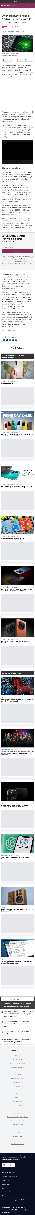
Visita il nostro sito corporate (11, 1159)
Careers (4, 1196)
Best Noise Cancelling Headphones (17, 1117)
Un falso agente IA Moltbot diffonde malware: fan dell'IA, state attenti (17, 1005)
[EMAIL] (16, 340)
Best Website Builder (17, 1067)
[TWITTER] (7, 340)
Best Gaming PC (17, 1082)
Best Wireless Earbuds (17, 1121)
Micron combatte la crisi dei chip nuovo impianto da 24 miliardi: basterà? (16, 1024)
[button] (2, 5)
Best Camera (17, 1132)
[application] (17, 151)
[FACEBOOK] (4, 340)
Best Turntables (17, 1113)
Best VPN (17, 1055)
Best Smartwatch (17, 1105)
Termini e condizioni (8, 1172)
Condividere (8, 60)
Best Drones (17, 1140)
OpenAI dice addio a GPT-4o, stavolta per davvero (18, 1033)
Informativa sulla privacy (18, 258)
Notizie (5, 27)
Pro (3, 11)
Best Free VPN (17, 1059)
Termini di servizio (22, 256)
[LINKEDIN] (10, 340)
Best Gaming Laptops (17, 1078)
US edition (15, 1210)
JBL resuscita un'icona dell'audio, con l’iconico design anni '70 (18, 1040)
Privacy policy (6, 1180)
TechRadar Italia (15, 26)
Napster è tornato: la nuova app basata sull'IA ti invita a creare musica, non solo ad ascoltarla (19, 1014)
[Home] (17, 1)
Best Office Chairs (17, 1125)
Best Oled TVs (17, 1101)
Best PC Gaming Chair (17, 1086)
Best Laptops (17, 1074)
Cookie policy (6, 1184)
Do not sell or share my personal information (15, 1200)
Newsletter (29, 60)
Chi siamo (5, 1188)
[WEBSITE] (13, 340)
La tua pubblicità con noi (9, 1192)
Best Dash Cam (17, 1136)
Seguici (20, 60)
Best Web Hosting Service (17, 1063)
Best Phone (17, 1094)
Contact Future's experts (9, 1176)
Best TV (17, 1098)
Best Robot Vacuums (17, 1144)
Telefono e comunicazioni (13, 11)
